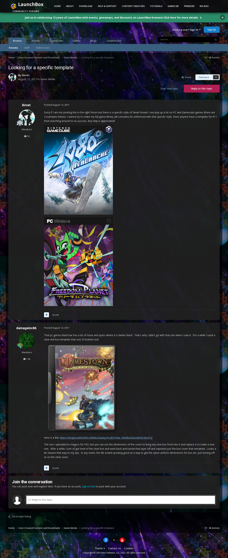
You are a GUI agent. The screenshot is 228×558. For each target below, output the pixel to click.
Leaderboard (114, 40)
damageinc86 (26, 328)
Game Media (47, 79)
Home (57, 6)
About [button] (70, 6)
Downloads (56, 40)
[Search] (216, 39)
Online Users (43, 47)
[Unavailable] (82, 388)
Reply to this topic (201, 88)
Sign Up (212, 29)
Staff (26, 47)
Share (187, 77)
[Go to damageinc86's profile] (27, 341)
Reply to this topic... (42, 499)
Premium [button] (189, 6)
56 (28, 136)
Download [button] (85, 6)
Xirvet (26, 75)
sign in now (88, 486)
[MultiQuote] (46, 314)
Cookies (128, 548)
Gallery (76, 40)
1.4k (28, 358)
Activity (36, 40)
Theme (99, 548)
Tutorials (156, 6)
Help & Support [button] (107, 6)
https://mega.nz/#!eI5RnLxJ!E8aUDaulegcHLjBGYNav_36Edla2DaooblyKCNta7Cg (106, 437)
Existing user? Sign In (185, 29)
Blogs (93, 40)
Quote (55, 314)
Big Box (204, 6)
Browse (17, 40)
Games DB (173, 6)
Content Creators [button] (133, 6)
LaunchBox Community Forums (37, 29)
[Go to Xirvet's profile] (12, 77)
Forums (13, 47)
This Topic (202, 39)
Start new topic (169, 88)
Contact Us (114, 548)
